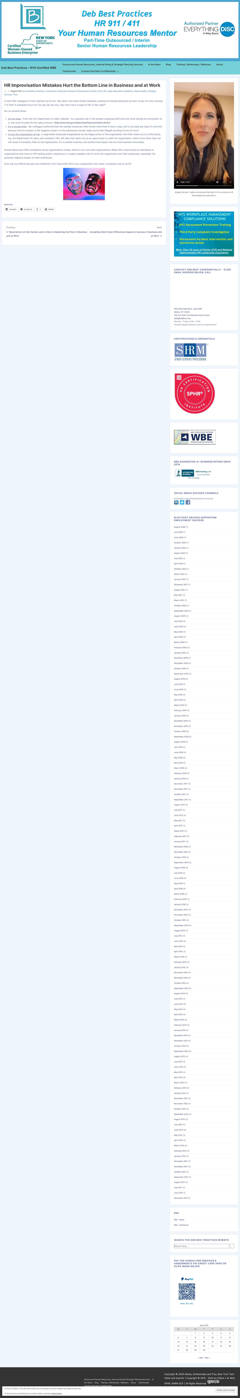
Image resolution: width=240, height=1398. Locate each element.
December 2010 (181, 1198)
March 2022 (179, 574)
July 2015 (178, 936)
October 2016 (180, 857)
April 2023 (178, 563)
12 (230, 1337)
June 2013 (178, 1067)
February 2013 (180, 1088)
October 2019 (180, 668)
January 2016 (180, 904)
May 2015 (178, 946)
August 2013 (179, 1056)
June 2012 (178, 1130)
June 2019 (178, 689)
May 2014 (178, 1009)
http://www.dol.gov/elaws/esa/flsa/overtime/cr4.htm (82, 122)
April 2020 (178, 637)
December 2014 (181, 972)
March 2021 (179, 600)
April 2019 (178, 700)
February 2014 (180, 1025)
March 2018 (179, 768)
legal (109, 91)
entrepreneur (82, 91)
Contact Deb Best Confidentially (98, 71)
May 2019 (178, 695)
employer (71, 91)
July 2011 (178, 1187)
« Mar (200, 1358)
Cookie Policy (56, 1393)
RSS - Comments (181, 1225)
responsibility (140, 91)
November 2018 (181, 726)
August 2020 (179, 616)
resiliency (128, 91)
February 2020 (180, 647)
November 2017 (181, 789)
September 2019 (181, 674)
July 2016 (178, 873)
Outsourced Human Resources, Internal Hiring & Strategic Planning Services (102, 64)
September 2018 (181, 737)
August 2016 (179, 867)
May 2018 (178, 757)
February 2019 (180, 710)
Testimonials (69, 71)
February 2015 (180, 962)
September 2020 (181, 611)
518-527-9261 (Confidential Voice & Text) (192, 315)
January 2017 (179, 841)
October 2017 (180, 794)
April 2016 (178, 888)
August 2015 (179, 930)
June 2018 (178, 752)
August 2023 (179, 553)
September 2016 (181, 862)
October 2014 (180, 983)
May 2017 (178, 820)
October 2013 (180, 1046)
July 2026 (178, 532)
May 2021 (178, 595)
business (40, 91)
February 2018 (180, 773)
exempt (92, 91)
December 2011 (180, 1161)
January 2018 (180, 778)
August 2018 (179, 742)
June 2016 (178, 878)
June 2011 (178, 1193)
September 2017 (181, 799)
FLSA (100, 91)
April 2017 (178, 826)
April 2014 (178, 1014)
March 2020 (179, 642)
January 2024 (180, 548)
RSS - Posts (179, 1220)
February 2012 (180, 1151)
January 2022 (180, 579)
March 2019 (179, 705)
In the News (154, 64)
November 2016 (181, 852)
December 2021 (181, 584)
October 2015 (180, 920)
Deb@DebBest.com (182, 318)
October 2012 (180, 1109)
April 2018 (178, 763)
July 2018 (178, 747)
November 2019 (181, 663)
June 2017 (178, 815)
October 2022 (180, 569)
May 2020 (178, 632)
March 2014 (179, 1020)
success (8, 94)
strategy (152, 91)
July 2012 (178, 1124)
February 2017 (180, 836)
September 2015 (181, 925)
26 (230, 1346)
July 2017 (178, 810)
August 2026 (179, 527)
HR (104, 91)
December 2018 (181, 721)
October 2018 (180, 731)
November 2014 (181, 978)
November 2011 (181, 1166)
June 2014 (178, 1004)
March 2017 (179, 831)
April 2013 (178, 1077)
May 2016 (178, 883)
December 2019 (181, 658)
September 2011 (181, 1177)
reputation (118, 91)
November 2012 (181, 1103)
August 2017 (179, 805)
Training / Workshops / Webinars (193, 64)
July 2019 (178, 684)
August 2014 (179, 993)
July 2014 (178, 999)
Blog (168, 64)
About (219, 64)
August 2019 (179, 679)
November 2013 (181, 1041)
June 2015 (178, 941)
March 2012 (179, 1145)
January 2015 (180, 967)
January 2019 (180, 716)
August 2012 (179, 1119)
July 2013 (178, 1062)
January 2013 (180, 1093)
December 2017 (181, 784)
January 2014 (180, 1030)
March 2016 (179, 894)
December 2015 (181, 909)
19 (230, 1342)
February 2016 (180, 899)
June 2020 (178, 626)
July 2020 (178, 621)
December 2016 (181, 847)
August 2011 (179, 1182)
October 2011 (180, 1172)
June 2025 (178, 537)
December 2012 (181, 1098)
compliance (50, 91)
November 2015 (181, 915)
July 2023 (178, 558)
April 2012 (178, 1140)
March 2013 (179, 1082)
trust (15, 94)
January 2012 (180, 1156)
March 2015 (179, 957)
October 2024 (180, 543)
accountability (28, 91)
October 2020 (180, 605)
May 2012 (178, 1135)
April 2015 (178, 951)
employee (61, 91)
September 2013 (181, 1051)
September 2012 (181, 1114)
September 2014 (181, 988)
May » (207, 1358)
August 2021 (179, 590)
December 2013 (181, 1035)
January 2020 (180, 653)
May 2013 (178, 1072)
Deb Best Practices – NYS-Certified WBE (28, 67)
